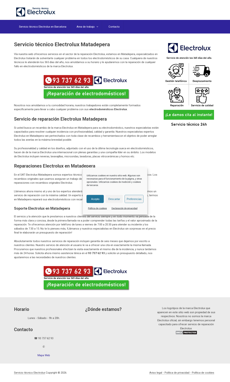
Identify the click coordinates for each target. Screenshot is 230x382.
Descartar (114, 198)
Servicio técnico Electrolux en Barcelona (42, 26)
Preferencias (134, 198)
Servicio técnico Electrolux (29, 372)
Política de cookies (97, 208)
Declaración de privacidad (124, 208)
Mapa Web (44, 355)
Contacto (114, 26)
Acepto (95, 198)
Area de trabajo (86, 26)
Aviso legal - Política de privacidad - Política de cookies (181, 372)
